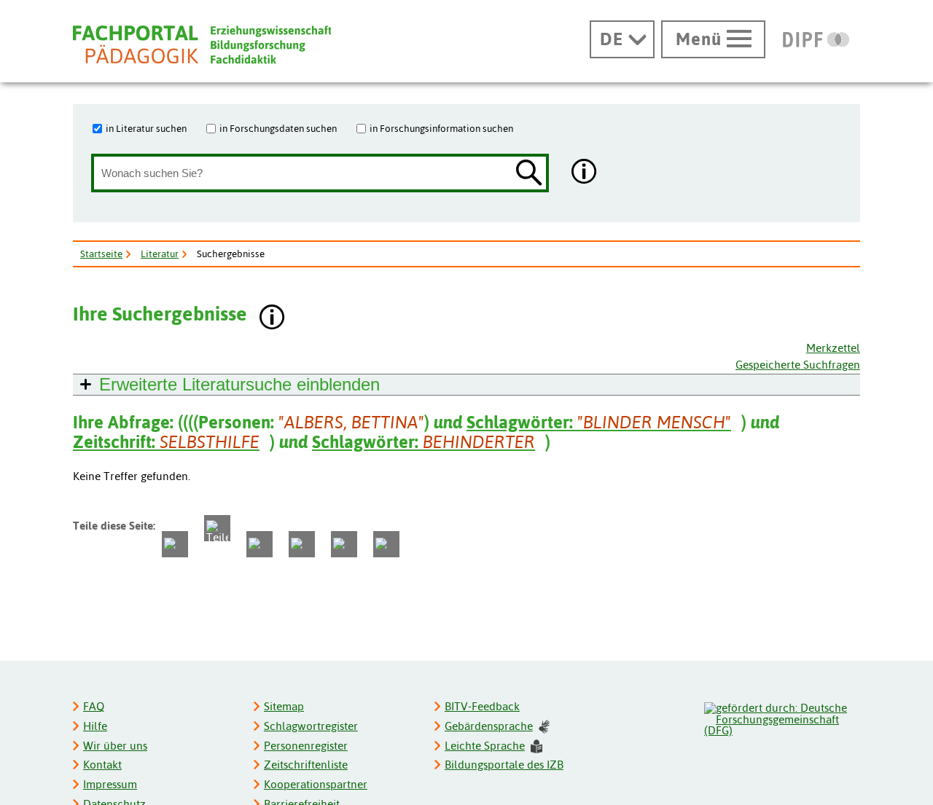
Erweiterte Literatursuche (239, 384)
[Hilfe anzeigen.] (584, 173)
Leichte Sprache (485, 745)
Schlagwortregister (311, 726)
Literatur (160, 253)
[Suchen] (529, 174)
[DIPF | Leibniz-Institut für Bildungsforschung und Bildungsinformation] (816, 39)
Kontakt (102, 764)
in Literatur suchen (146, 128)
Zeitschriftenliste (306, 764)
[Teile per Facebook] (175, 544)
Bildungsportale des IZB (504, 764)
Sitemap (284, 706)
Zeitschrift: (166, 442)
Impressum (110, 784)
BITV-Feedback (482, 706)
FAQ (93, 706)
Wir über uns (115, 745)
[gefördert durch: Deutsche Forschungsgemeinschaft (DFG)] (781, 717)
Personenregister (306, 745)
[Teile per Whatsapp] (259, 544)
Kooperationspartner (315, 784)
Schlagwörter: (598, 422)
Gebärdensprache (489, 726)
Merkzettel (833, 348)
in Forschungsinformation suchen (441, 128)
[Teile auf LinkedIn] (302, 544)
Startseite (101, 253)
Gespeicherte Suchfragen (797, 364)
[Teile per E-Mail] (344, 544)
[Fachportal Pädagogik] (202, 44)
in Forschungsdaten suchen (278, 128)
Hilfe (95, 726)
